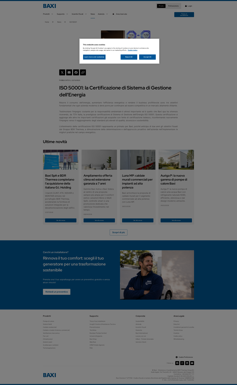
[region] (119, 51)
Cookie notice (132, 50)
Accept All (147, 57)
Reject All (128, 57)
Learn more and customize (94, 57)
